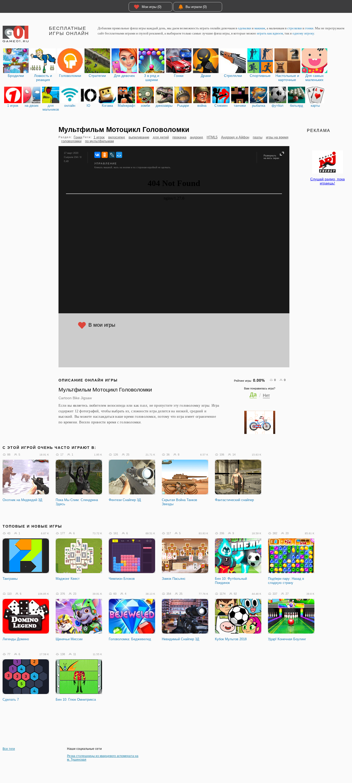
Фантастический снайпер (234, 500)
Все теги (9, 749)
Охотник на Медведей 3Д (22, 500)
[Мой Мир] (119, 155)
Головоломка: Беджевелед (130, 639)
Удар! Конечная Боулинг (287, 639)
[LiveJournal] (112, 155)
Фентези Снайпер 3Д (125, 500)
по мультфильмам (99, 141)
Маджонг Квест (68, 579)
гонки (309, 28)
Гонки (78, 137)
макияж (259, 28)
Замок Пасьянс (174, 579)
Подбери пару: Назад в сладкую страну (286, 581)
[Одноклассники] (105, 155)
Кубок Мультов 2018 (231, 639)
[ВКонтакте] (97, 155)
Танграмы (10, 579)
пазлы (257, 137)
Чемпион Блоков (122, 579)
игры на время (277, 137)
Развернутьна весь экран (271, 156)
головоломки (71, 141)
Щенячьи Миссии (69, 639)
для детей (161, 137)
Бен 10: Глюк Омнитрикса (76, 699)
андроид (196, 137)
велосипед (116, 137)
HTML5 (212, 137)
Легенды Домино (16, 639)
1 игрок (99, 137)
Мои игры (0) (151, 7)
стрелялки (294, 28)
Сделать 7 (11, 699)
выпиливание (139, 137)
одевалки (244, 28)
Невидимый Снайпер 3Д (180, 639)
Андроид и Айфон (235, 137)
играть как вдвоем (270, 33)
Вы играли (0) (196, 7)
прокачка (179, 137)
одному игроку (303, 33)
